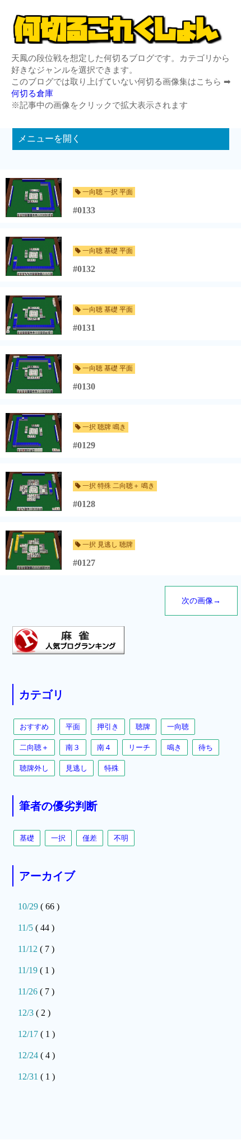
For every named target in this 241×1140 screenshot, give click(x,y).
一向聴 (178, 727)
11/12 (29, 949)
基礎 (27, 838)
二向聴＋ (34, 747)
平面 (73, 727)
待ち (205, 747)
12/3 (27, 1012)
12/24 (29, 1055)
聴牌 (143, 727)
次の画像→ (201, 601)
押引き (108, 727)
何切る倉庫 (32, 93)
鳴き (174, 747)
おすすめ (34, 727)
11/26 (29, 991)
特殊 (111, 768)
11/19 (29, 970)
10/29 (29, 906)
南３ (73, 747)
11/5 (26, 927)
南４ (104, 747)
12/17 (29, 1034)
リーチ (139, 747)
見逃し (76, 768)
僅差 (89, 838)
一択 (58, 838)
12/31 (29, 1076)
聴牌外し (34, 768)
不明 (121, 838)
